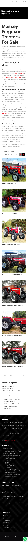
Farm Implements (7, 386)
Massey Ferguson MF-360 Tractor (11, 244)
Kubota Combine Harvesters (10, 391)
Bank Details (6, 522)
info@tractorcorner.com (10, 440)
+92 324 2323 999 (9, 438)
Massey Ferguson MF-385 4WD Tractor (12, 366)
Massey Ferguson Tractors (11, 399)
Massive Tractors (8, 401)
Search (23, 375)
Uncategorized (7, 408)
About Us (5, 515)
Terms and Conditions (9, 527)
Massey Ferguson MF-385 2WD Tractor (12, 335)
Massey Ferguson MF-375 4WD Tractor (12, 305)
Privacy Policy (6, 526)
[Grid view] (20, 154)
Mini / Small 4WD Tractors (11, 404)
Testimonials (6, 520)
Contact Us (6, 517)
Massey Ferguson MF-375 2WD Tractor (12, 274)
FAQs (4, 519)
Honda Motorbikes (8, 388)
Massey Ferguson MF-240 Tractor (11, 183)
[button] (25, 539)
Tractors (5, 395)
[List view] (23, 154)
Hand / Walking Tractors (10, 397)
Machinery (5, 393)
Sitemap (5, 524)
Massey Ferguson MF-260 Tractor (11, 213)
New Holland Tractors (10, 406)
